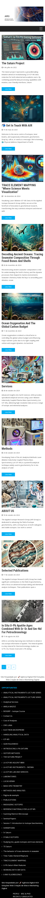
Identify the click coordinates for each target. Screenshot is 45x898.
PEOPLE (16, 894)
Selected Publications (15, 570)
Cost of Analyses (10, 720)
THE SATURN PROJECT (12, 757)
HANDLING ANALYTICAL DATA (16, 734)
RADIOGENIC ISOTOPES (13, 804)
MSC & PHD (25, 894)
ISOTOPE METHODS (11, 753)
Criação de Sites (16, 679)
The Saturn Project (13, 63)
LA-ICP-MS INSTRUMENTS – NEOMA (18, 767)
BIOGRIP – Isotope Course (14, 711)
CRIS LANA (7, 725)
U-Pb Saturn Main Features (14, 865)
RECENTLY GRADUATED (23, 896)
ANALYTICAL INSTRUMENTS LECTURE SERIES (22, 692)
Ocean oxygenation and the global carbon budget (18, 324)
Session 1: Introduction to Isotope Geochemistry (23, 823)
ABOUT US (8, 511)
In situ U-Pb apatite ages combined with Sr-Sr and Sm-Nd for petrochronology (22, 629)
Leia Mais (8, 89)
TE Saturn (7, 846)
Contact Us (7, 716)
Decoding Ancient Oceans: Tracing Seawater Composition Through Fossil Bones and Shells (22, 257)
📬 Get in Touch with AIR (17, 125)
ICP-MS (6, 739)
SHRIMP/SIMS (9, 828)
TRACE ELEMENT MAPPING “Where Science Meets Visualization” (19, 188)
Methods (7, 448)
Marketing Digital (32, 679)
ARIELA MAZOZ (9, 706)
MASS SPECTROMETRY (12, 786)
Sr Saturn (7, 832)
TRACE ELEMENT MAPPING (14, 860)
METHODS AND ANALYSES (14, 790)
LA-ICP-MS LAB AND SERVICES (15, 772)
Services (7, 386)
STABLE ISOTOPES (11, 837)
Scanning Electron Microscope (15, 814)
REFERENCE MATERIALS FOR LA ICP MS (19, 809)
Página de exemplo (11, 795)
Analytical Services (10, 702)
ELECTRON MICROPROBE (13, 730)
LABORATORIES (9, 776)
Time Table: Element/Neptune (15, 856)
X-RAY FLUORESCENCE (12, 874)
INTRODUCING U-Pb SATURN (15, 748)
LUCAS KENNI (9, 781)
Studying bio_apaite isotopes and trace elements (23, 842)
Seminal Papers (9, 818)
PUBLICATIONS (9, 800)
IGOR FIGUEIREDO (10, 744)
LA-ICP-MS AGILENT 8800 (13, 762)
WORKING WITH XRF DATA (14, 870)
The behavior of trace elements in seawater (21, 851)
